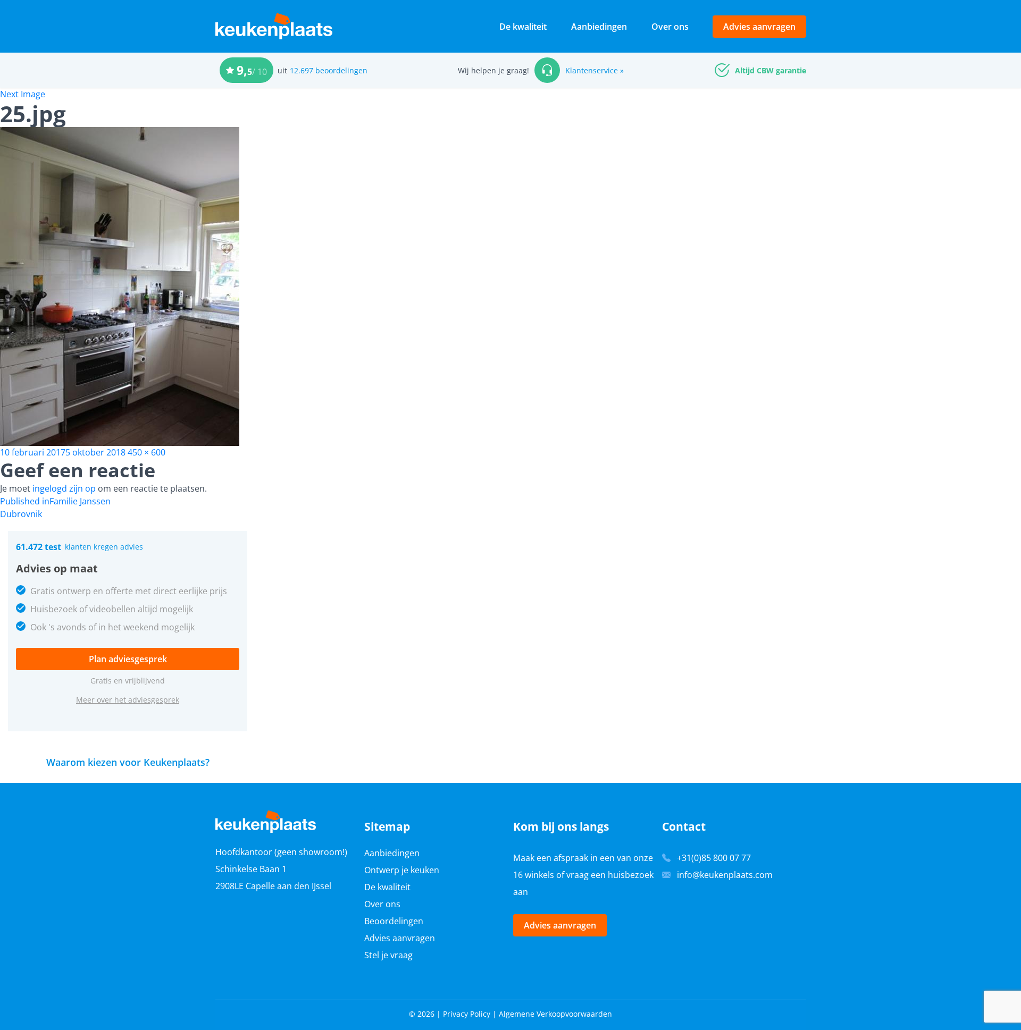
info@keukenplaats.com (725, 875)
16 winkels (533, 875)
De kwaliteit (523, 26)
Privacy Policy (466, 1014)
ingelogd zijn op (64, 488)
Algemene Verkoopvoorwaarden (555, 1014)
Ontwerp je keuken (401, 870)
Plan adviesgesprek (128, 659)
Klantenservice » (594, 70)
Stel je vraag (388, 955)
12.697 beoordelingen (328, 70)
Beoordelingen (393, 921)
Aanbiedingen (599, 26)
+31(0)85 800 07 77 (714, 858)
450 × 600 (146, 452)
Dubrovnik (21, 514)
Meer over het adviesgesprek (127, 700)
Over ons (670, 26)
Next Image (22, 94)
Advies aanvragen (759, 26)
